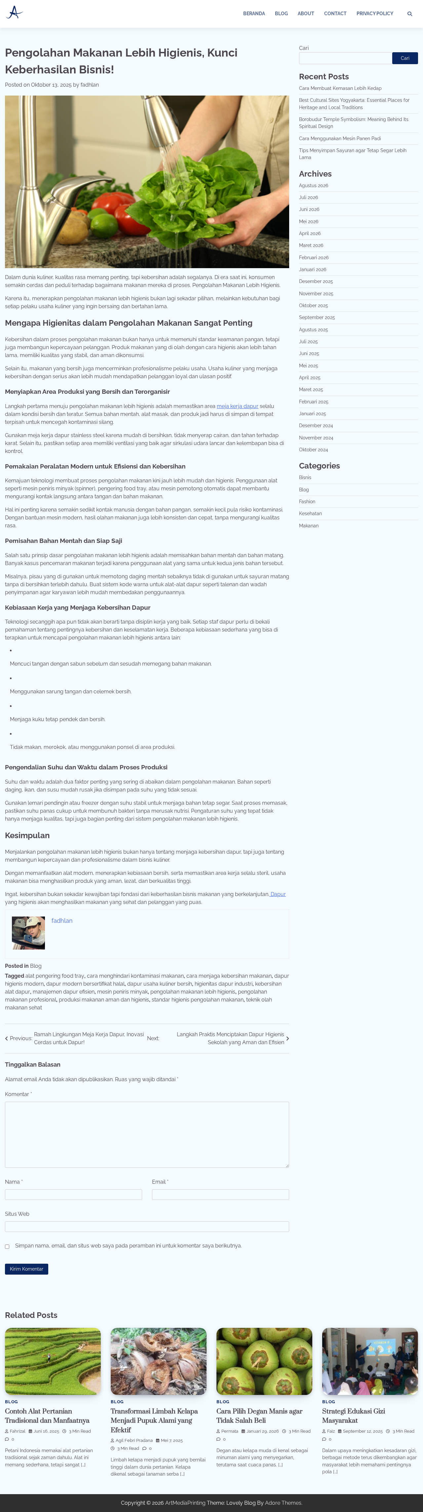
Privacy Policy (375, 13)
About (306, 13)
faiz (331, 1431)
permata (229, 1431)
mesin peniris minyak (122, 992)
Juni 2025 (309, 353)
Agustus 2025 (313, 329)
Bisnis (305, 477)
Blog (281, 13)
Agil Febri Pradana (134, 1440)
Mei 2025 (308, 365)
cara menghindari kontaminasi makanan (135, 976)
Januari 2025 (312, 413)
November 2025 (316, 293)
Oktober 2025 (313, 305)
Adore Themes (283, 1503)
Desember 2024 (316, 425)
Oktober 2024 (313, 449)
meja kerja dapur (237, 406)
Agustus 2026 (313, 185)
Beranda (254, 13)
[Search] (410, 14)
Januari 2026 (312, 269)
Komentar (18, 1094)
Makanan (309, 525)
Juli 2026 (308, 197)
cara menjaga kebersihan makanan (229, 976)
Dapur (277, 894)
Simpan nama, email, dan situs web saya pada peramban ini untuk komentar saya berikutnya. (128, 1246)
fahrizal (17, 1431)
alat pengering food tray (54, 976)
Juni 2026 (309, 209)
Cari (304, 48)
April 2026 (310, 233)
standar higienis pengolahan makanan (198, 1000)
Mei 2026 (308, 221)
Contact (335, 13)
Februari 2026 (313, 257)
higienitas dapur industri (223, 984)
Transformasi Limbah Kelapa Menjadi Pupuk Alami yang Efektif (154, 1421)
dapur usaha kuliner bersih (159, 984)
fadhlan (90, 85)
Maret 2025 (311, 389)
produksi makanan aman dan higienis (104, 1000)
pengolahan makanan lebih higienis (192, 992)
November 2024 (316, 437)
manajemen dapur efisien (64, 992)
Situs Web (17, 1214)
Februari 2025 (313, 401)
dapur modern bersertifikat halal (85, 984)
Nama (14, 1182)
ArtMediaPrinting (185, 1503)
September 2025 (317, 317)
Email (160, 1182)
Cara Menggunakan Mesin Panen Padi (340, 138)
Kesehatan (310, 513)
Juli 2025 (308, 341)
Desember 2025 (316, 281)
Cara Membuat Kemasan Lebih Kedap (340, 88)
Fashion (307, 501)
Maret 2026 (311, 245)
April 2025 (310, 377)
